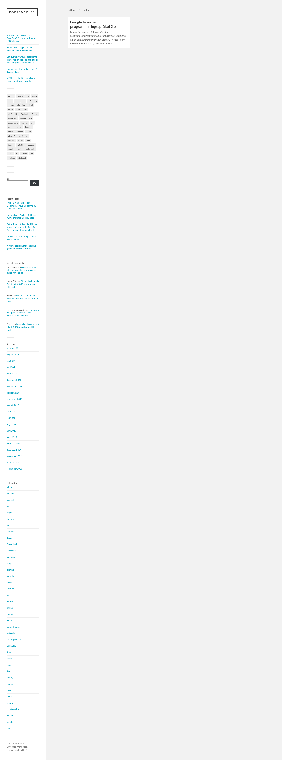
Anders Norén (21, 750)
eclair (18, 110)
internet (28, 127)
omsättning (23, 136)
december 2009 (14, 450)
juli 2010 (11, 411)
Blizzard (10, 519)
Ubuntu (10, 703)
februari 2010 (13, 443)
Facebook (24, 114)
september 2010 (14, 399)
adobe (9, 487)
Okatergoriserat (14, 639)
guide (9, 582)
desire (10, 110)
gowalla (10, 576)
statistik (20, 145)
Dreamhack (12, 544)
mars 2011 (12, 373)
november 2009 (14, 456)
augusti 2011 (13, 354)
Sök (8, 179)
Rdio (9, 652)
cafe (23, 101)
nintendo (11, 633)
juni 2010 (11, 418)
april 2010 (11, 430)
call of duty (32, 101)
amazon (11, 96)
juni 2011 (11, 361)
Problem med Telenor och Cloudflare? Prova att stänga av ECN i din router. (21, 38)
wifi (31, 154)
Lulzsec (10, 614)
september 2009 (14, 468)
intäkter (11, 132)
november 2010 (14, 386)
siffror (20, 140)
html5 (10, 127)
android (20, 96)
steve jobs (31, 145)
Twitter (24, 154)
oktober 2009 (13, 462)
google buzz (12, 118)
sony (9, 665)
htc (32, 123)
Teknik (10, 154)
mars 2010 (12, 437)
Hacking (24, 123)
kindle (28, 132)
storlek (10, 149)
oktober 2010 (13, 392)
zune (9, 728)
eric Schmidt (12, 114)
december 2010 (14, 380)
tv (17, 154)
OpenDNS (11, 645)
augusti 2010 (13, 405)
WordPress (22, 746)
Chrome (11, 105)
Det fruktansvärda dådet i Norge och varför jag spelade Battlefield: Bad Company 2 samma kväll (22, 59)
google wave (13, 123)
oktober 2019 (13, 348)
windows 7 (22, 158)
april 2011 (11, 367)
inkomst (19, 127)
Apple (34, 96)
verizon (10, 715)
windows (11, 158)
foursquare (12, 557)
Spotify (11, 145)
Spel (28, 140)
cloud (31, 105)
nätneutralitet (13, 627)
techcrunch (30, 149)
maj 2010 (11, 424)
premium (11, 140)
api (28, 96)
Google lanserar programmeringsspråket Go (93, 24)
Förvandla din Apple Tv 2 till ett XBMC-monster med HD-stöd (21, 49)
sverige (20, 149)
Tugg (9, 690)
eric (25, 110)
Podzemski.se (22, 12)
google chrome (26, 118)
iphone (20, 132)
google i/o (11, 569)
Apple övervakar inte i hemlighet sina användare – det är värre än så (22, 270)
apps (10, 101)
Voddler (10, 722)
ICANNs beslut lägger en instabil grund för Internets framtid (22, 79)
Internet (10, 601)
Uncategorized (13, 709)
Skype (9, 658)
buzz (16, 101)
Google (34, 114)
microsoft (11, 136)
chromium (21, 105)
